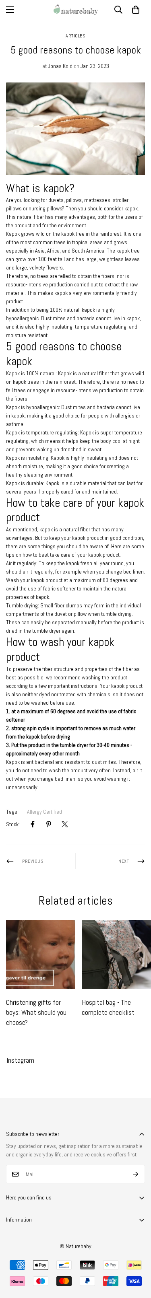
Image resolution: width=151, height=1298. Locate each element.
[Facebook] (32, 824)
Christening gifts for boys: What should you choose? (36, 1012)
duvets (56, 200)
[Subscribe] (136, 1174)
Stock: (13, 824)
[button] (135, 9)
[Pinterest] (49, 824)
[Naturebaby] (76, 9)
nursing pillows (45, 208)
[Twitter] (65, 824)
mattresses (97, 200)
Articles (75, 36)
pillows (74, 200)
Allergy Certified (44, 811)
